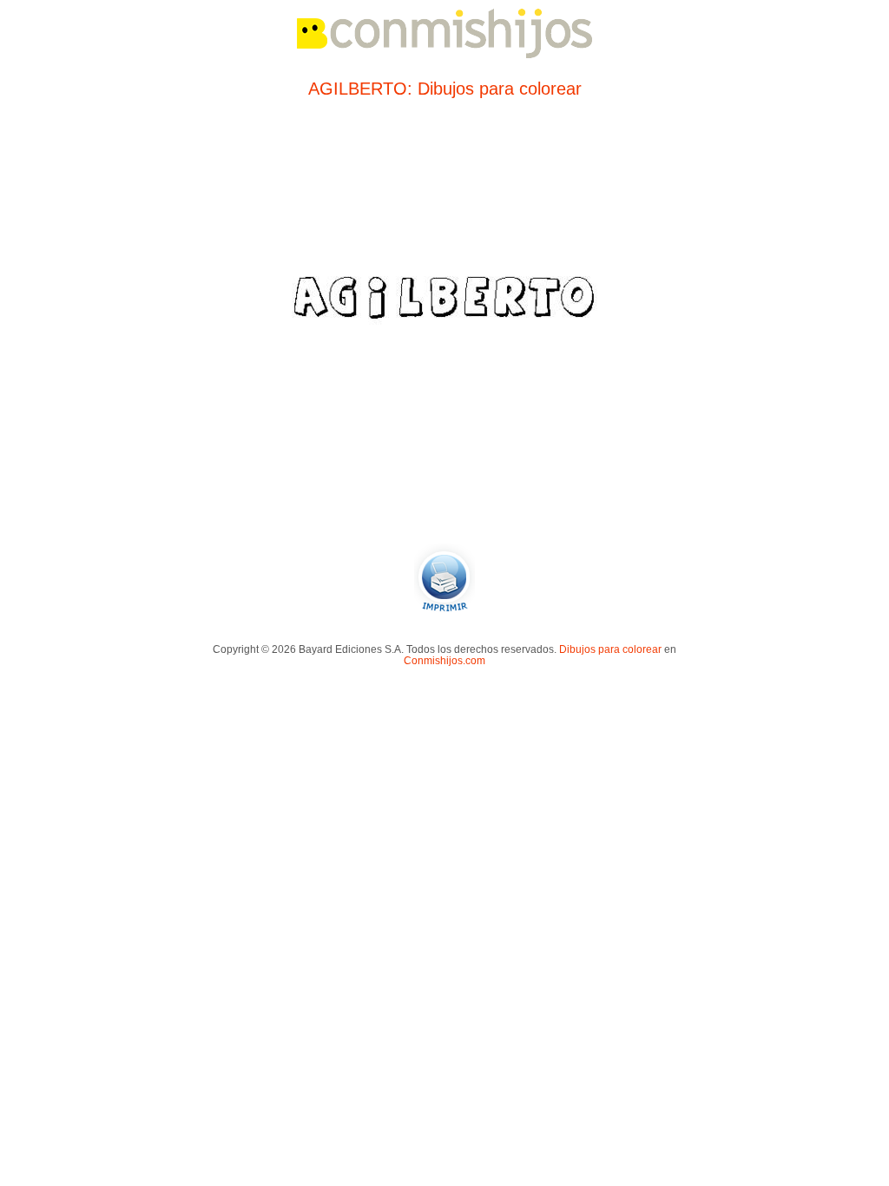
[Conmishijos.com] (444, 55)
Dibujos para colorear (610, 649)
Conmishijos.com (444, 660)
